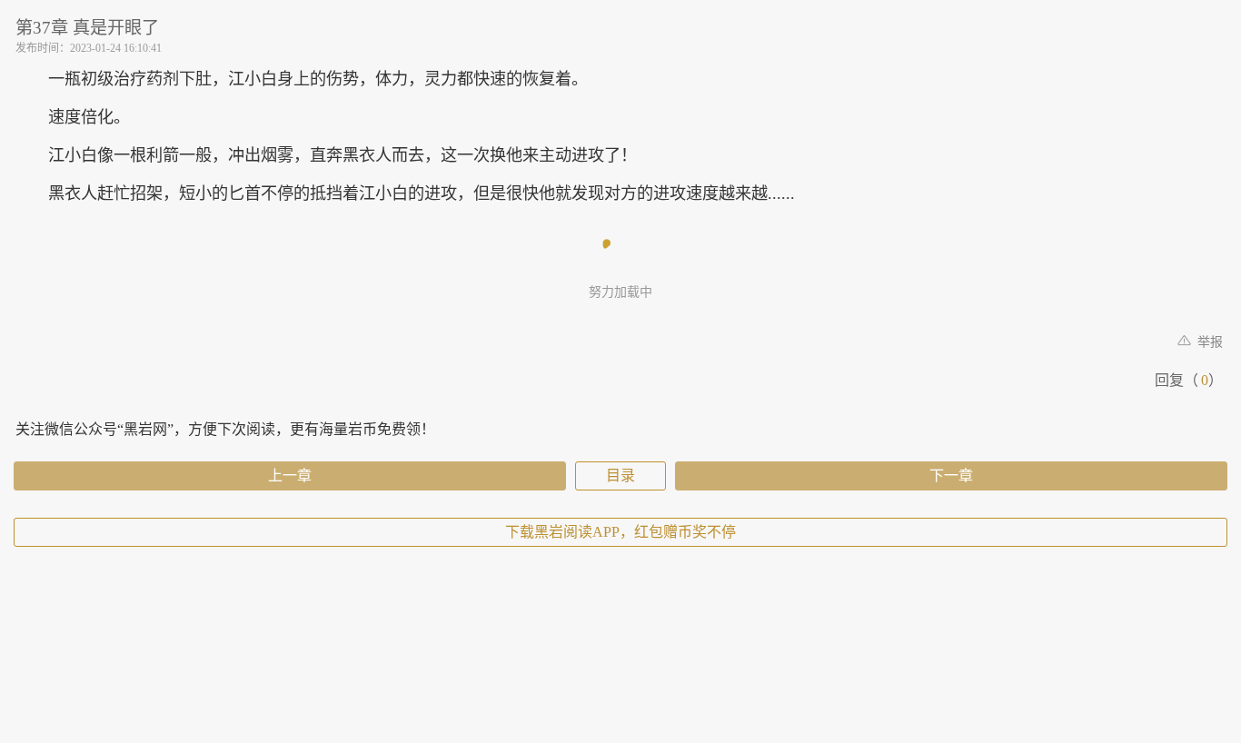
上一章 (290, 475)
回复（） (1189, 380)
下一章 (951, 475)
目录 (620, 475)
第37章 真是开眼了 (87, 27)
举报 (1208, 342)
